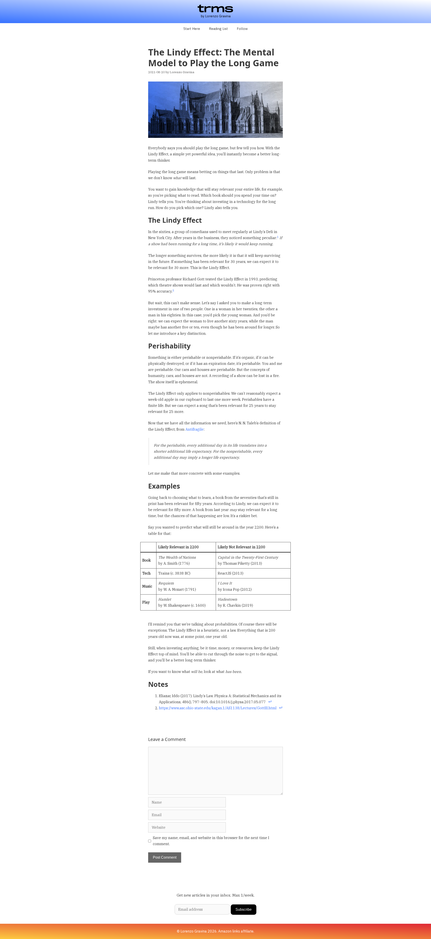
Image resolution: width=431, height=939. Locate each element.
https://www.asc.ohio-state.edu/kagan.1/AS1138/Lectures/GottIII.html (218, 708)
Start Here (191, 28)
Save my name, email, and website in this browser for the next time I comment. (211, 840)
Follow (242, 28)
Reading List (218, 28)
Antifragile (194, 429)
